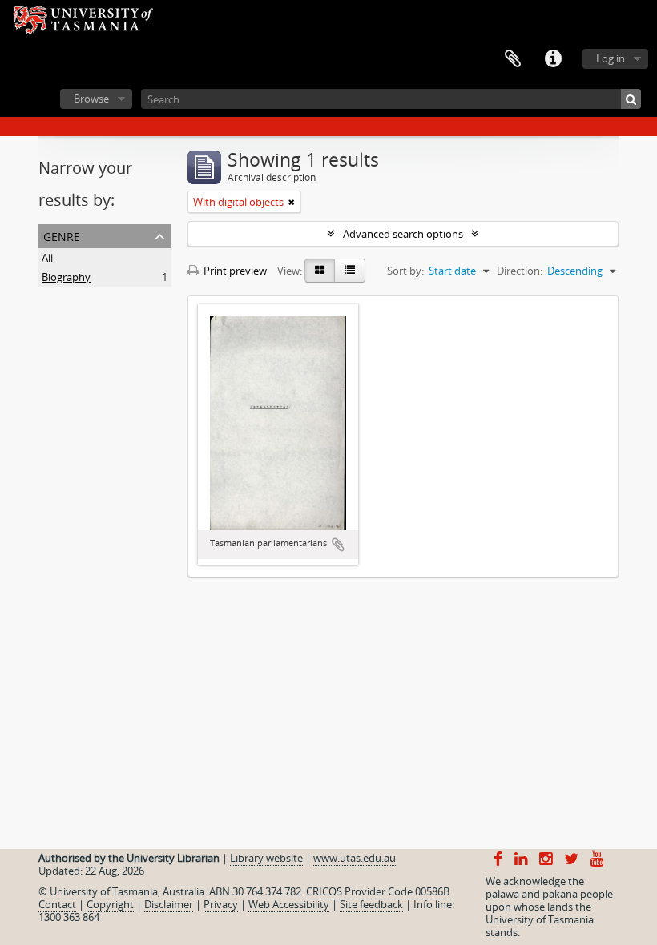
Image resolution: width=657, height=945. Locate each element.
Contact (57, 904)
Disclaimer (168, 904)
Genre (61, 235)
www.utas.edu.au (354, 857)
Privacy (221, 904)
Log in (610, 58)
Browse (91, 98)
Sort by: (405, 270)
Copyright (110, 904)
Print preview (234, 270)
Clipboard (513, 59)
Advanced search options (403, 234)
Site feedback (371, 904)
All (47, 258)
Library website (266, 857)
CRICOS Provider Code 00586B (377, 891)
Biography (66, 277)
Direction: (519, 270)
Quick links (553, 59)
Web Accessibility (288, 904)
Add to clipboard (338, 545)
